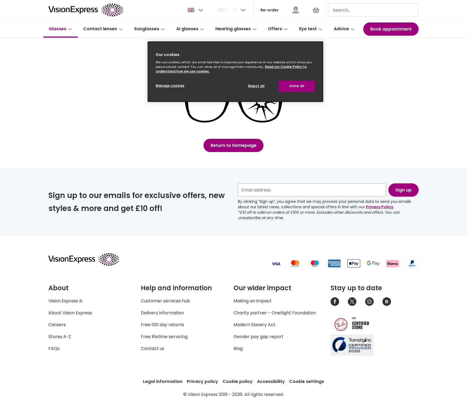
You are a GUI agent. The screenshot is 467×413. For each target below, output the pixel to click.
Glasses (57, 29)
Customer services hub (165, 301)
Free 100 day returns (162, 325)
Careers (57, 325)
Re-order (270, 10)
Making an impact (253, 301)
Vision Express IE (65, 301)
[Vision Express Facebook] (335, 301)
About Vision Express (70, 313)
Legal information (162, 381)
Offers (275, 29)
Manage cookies (170, 86)
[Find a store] (295, 10)
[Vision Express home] (88, 259)
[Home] (85, 10)
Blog (238, 348)
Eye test (308, 29)
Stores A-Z (59, 336)
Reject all (256, 86)
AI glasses (187, 29)
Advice (341, 29)
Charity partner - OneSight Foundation (275, 313)
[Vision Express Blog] (386, 301)
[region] (235, 71)
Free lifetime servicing (164, 336)
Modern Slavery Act (254, 325)
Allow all (296, 86)
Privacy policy (202, 381)
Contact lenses (100, 29)
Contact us (152, 348)
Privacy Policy (379, 207)
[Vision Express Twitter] (352, 301)
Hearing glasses (233, 29)
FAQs (53, 348)
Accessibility (271, 381)
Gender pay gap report (258, 336)
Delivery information (162, 313)
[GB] (196, 10)
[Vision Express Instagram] (369, 301)
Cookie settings (306, 381)
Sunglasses (146, 29)
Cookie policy (237, 381)
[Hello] (232, 10)
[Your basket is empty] (316, 10)
